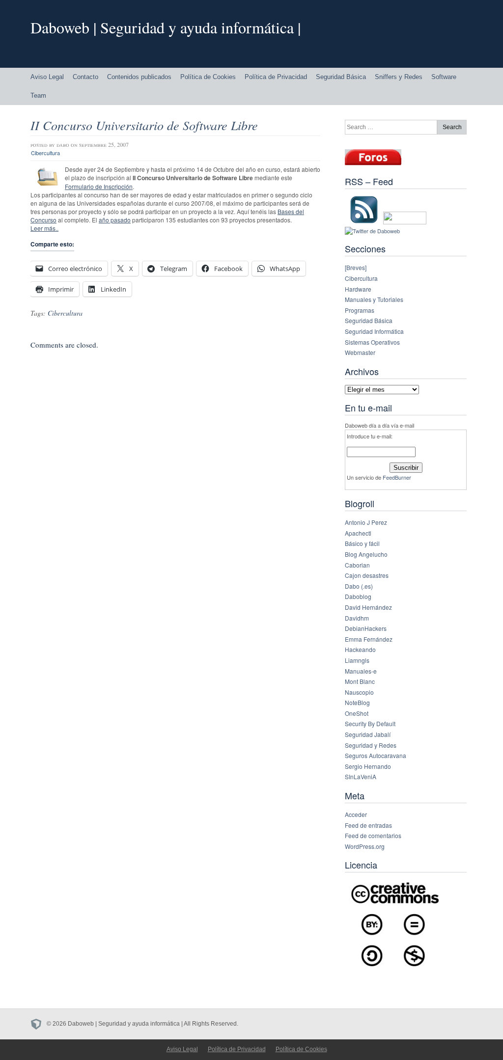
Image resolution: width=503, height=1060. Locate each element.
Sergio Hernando (368, 766)
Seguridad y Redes (370, 745)
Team (38, 95)
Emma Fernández (368, 639)
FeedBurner (397, 477)
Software (443, 77)
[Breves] (355, 267)
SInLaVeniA (360, 776)
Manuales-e (361, 671)
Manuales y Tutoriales (374, 299)
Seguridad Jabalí (368, 734)
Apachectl (358, 533)
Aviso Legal (47, 77)
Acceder (356, 814)
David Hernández (368, 607)
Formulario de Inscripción (99, 186)
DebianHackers (366, 628)
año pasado (115, 220)
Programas (359, 310)
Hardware (358, 289)
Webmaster (360, 352)
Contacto (85, 77)
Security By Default (370, 723)
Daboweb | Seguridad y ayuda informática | (165, 27)
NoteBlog (357, 702)
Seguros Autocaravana (375, 755)
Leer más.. (44, 228)
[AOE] (38, 1023)
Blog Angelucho (366, 554)
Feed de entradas (368, 825)
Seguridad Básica (341, 77)
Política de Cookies (208, 77)
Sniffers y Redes (398, 77)
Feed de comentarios (373, 835)
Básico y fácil (362, 543)
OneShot (356, 713)
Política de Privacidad (276, 77)
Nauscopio (359, 692)
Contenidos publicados (139, 77)
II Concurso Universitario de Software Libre (144, 125)
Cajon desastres (367, 575)
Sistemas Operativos (372, 342)
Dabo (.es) (359, 586)
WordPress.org (365, 846)
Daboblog (358, 596)
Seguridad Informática (374, 331)
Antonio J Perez (366, 522)
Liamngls (357, 660)
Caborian (357, 565)
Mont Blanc (360, 681)
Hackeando (360, 649)
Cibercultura (45, 153)
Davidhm (357, 618)
